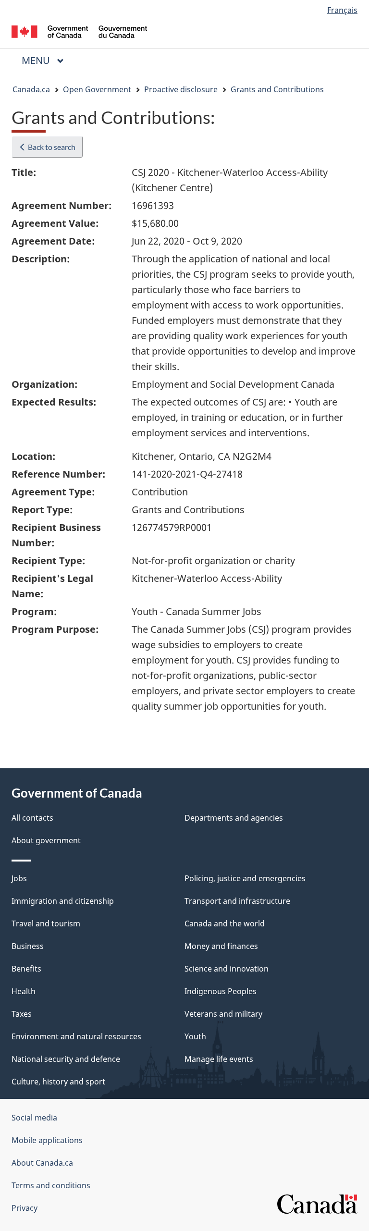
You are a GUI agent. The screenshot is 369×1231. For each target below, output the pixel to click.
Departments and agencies (233, 817)
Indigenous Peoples (220, 991)
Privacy (24, 1208)
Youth (195, 1036)
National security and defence (66, 1059)
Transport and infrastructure (237, 901)
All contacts (32, 817)
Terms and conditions (51, 1185)
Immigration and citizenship (63, 901)
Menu (37, 60)
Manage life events (218, 1059)
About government (46, 840)
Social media (34, 1117)
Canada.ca (31, 89)
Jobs (19, 878)
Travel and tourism (46, 923)
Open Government (97, 89)
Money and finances (221, 946)
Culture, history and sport (58, 1081)
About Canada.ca (42, 1162)
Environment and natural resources (76, 1036)
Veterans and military (223, 1014)
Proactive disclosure (181, 89)
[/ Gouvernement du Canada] (80, 31)
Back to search (50, 146)
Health (24, 991)
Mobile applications (47, 1140)
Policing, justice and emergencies (245, 878)
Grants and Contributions (277, 89)
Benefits (26, 968)
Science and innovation (226, 968)
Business (28, 946)
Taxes (22, 1014)
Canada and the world (224, 923)
